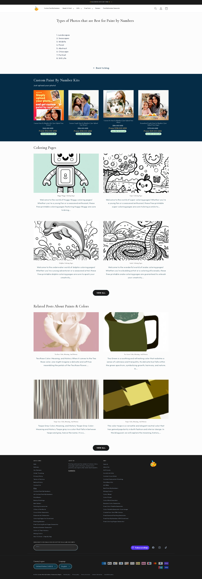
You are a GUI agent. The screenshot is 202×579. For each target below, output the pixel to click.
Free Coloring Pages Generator (113, 521)
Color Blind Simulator (110, 500)
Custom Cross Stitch (110, 476)
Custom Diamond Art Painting (113, 479)
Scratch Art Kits (108, 473)
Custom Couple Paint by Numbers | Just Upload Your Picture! (83, 124)
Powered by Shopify (56, 574)
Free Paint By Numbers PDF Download (115, 518)
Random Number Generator (43, 527)
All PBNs (106, 485)
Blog (35, 488)
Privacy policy (75, 574)
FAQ (35, 464)
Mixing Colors (38, 533)
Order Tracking (39, 473)
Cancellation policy (109, 574)
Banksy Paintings (39, 500)
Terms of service (85, 574)
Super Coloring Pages (136, 196)
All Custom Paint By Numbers (43, 494)
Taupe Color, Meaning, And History (136, 421)
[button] (68, 8)
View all (101, 293)
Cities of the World (40, 509)
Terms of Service (39, 479)
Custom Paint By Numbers (42, 491)
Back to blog (102, 68)
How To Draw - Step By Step (43, 536)
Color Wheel (107, 494)
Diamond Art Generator (41, 515)
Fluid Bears (37, 497)
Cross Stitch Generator (41, 512)
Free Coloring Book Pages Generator (46, 524)
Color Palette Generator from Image (115, 509)
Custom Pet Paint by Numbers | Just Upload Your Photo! (118, 121)
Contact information (97, 574)
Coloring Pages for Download (44, 518)
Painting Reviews (39, 521)
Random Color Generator (111, 503)
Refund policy (66, 574)
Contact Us (37, 485)
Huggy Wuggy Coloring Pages (66, 196)
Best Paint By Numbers (110, 488)
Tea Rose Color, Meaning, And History (66, 354)
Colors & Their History (41, 530)
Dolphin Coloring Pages (66, 263)
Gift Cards (106, 470)
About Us (106, 467)
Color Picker (107, 497)
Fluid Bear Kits (108, 482)
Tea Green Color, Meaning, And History (136, 354)
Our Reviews (38, 470)
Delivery (36, 467)
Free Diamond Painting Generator (114, 515)
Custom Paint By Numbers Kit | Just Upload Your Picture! (48, 124)
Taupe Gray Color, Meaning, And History (66, 421)
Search (105, 464)
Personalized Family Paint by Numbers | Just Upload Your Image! (153, 124)
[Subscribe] (75, 547)
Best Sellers (37, 503)
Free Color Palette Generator (113, 506)
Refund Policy (38, 482)
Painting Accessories (41, 506)
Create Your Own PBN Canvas (113, 512)
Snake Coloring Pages (136, 263)
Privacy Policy (38, 476)
